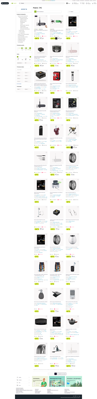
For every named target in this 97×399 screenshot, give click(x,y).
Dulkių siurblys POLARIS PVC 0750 (55, 356)
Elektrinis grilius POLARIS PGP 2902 (55, 301)
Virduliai (21, 23)
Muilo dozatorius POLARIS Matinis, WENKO (40, 301)
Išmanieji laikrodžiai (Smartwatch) (52, 390)
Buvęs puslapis (50, 373)
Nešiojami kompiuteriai (20, 389)
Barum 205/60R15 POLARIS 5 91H (55, 247)
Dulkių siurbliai (37, 393)
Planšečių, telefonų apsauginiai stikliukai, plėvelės (24, 390)
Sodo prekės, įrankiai (21, 40)
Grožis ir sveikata (22, 31)
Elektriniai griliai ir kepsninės (24, 25)
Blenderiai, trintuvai (23, 21)
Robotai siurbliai (50, 393)
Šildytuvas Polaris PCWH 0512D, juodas (40, 329)
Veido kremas (66, 389)
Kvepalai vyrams (67, 390)
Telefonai (36, 390)
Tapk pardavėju (87, 0)
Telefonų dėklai (37, 392)
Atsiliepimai (82, 0)
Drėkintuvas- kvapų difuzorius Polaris (71, 247)
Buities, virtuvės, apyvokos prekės (23, 34)
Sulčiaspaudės (22, 22)
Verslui (92, 0)
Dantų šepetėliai (67, 393)
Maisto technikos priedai (24, 27)
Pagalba (75, 0)
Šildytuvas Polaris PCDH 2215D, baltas (72, 301)
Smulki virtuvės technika (23, 17)
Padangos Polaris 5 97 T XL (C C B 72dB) (72, 165)
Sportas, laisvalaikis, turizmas (23, 36)
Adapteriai (49, 392)
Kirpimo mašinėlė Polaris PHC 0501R (71, 83)
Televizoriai (37, 389)
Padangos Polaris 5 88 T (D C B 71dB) (40, 356)
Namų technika (21, 30)
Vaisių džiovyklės (23, 26)
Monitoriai (17, 393)
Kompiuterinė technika (21, 39)
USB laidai (48, 391)
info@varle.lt (53, 0)
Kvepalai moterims (38, 391)
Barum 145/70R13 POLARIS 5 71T (71, 192)
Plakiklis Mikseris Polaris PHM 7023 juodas (72, 219)
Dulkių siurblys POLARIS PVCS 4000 (39, 219)
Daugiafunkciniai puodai (24, 18)
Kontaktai (78, 0)
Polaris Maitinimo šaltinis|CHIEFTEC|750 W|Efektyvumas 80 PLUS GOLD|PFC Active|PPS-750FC (40, 57)
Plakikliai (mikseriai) (23, 19)
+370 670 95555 (47, 0)
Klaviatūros (49, 389)
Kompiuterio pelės (19, 391)
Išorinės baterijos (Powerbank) (69, 392)
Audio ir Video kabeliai (19, 392)
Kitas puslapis (63, 373)
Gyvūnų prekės (20, 42)
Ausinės (65, 391)
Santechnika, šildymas (21, 38)
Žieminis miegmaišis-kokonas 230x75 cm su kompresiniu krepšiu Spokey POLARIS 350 (40, 139)
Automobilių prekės (21, 35)
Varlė (95, 0)
